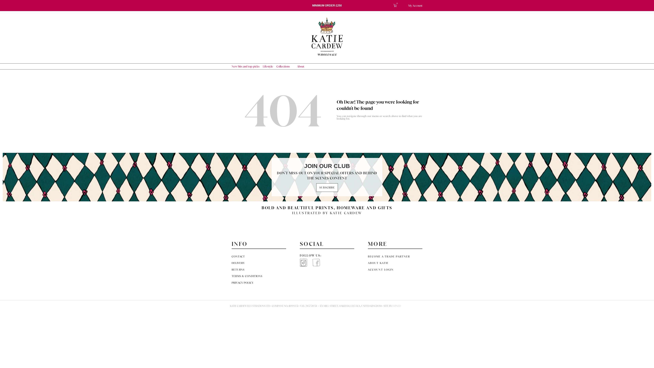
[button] (285, 66)
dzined (396, 306)
